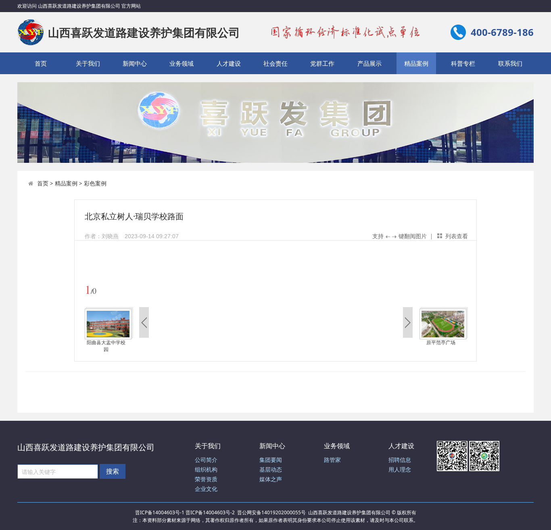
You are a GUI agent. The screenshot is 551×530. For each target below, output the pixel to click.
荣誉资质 (206, 479)
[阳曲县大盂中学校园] (108, 323)
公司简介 (206, 460)
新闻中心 (135, 63)
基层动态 (270, 470)
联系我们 (510, 63)
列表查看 (456, 236)
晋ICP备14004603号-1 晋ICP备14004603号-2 (185, 512)
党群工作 (322, 63)
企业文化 (206, 489)
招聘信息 (399, 460)
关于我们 (88, 63)
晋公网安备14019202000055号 (271, 512)
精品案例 (416, 63)
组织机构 (206, 470)
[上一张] (180, 270)
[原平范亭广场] (443, 323)
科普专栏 (463, 63)
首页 (41, 63)
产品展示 (369, 63)
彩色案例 (95, 183)
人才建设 (229, 63)
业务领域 (181, 63)
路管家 (332, 460)
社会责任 (275, 63)
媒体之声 (270, 479)
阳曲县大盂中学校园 (106, 346)
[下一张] (372, 270)
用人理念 (399, 470)
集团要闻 (270, 460)
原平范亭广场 (440, 342)
